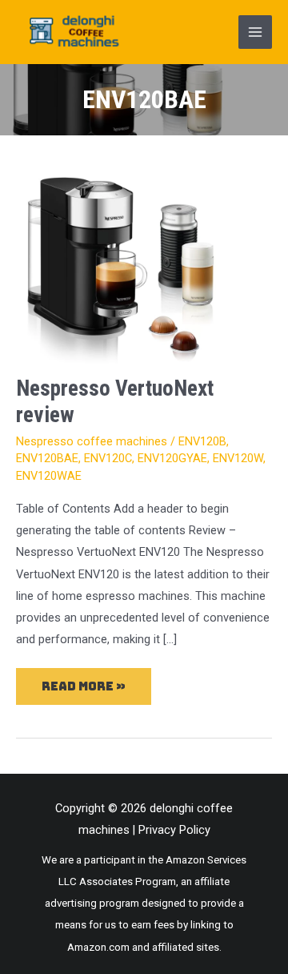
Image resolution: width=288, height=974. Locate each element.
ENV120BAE (47, 458)
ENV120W (238, 458)
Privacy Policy (174, 830)
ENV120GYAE (172, 458)
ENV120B (202, 441)
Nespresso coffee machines (91, 441)
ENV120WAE (49, 476)
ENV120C (108, 458)
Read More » (84, 681)
